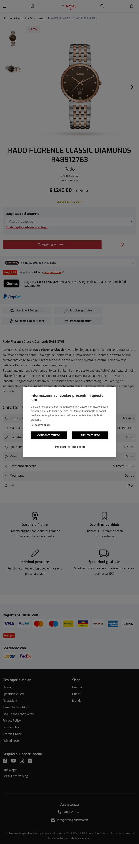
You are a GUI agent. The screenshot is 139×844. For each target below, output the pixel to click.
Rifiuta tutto (90, 435)
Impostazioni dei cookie (70, 446)
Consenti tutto (48, 435)
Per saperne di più (40, 424)
